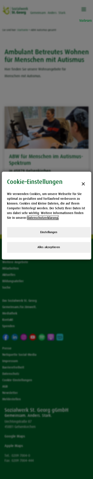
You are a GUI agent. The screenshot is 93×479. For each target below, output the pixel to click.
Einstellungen (48, 232)
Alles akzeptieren (48, 247)
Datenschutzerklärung (43, 218)
